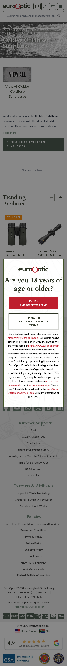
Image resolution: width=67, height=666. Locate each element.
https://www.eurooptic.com (23, 337)
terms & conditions (38, 385)
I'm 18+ (33, 303)
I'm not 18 (33, 321)
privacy (49, 381)
